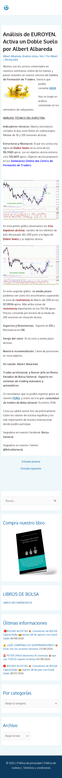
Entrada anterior (31, 461)
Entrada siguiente (31, 468)
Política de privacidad (29, 763)
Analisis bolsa (30, 56)
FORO (16, 398)
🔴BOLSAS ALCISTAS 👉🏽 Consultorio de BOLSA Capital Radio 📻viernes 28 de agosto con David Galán (30, 634)
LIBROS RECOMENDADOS (17, 602)
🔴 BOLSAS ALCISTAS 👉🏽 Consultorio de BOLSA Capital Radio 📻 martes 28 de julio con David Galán (30, 669)
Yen (41, 56)
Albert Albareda (12, 56)
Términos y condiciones (37, 767)
